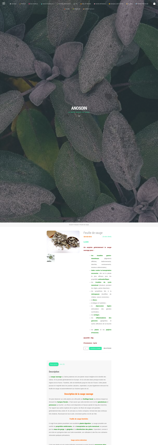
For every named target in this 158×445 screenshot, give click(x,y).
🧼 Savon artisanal (100, 3)
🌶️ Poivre (67, 9)
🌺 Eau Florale (33, 3)
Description (54, 364)
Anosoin (76, 224)
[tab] (54, 364)
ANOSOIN (79, 108)
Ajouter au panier (95, 348)
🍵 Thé (75, 3)
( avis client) (107, 236)
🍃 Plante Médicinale (64, 3)
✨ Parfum (22, 3)
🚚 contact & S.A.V (88, 9)
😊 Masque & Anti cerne (116, 3)
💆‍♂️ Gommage (76, 9)
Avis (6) (62, 364)
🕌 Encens (129, 3)
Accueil (13, 3)
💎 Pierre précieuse (142, 3)
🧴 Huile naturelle (47, 3)
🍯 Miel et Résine (85, 3)
